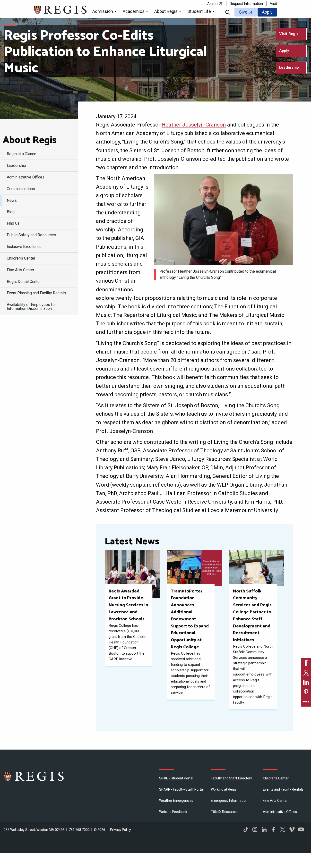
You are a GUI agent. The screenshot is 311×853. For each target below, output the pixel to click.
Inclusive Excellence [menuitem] (24, 246)
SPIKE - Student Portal (176, 778)
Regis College (34, 776)
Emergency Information (229, 800)
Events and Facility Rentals (283, 789)
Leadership (289, 67)
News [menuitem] (12, 200)
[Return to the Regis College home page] (60, 9)
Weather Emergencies (176, 800)
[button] (105, 12)
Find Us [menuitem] (13, 223)
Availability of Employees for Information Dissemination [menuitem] (31, 306)
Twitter (282, 829)
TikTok (246, 829)
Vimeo (292, 829)
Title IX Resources (224, 812)
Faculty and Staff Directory (231, 778)
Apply (267, 12)
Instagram (255, 829)
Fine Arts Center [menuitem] (20, 270)
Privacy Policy (120, 829)
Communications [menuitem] (21, 188)
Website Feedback (173, 812)
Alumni (212, 3)
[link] (306, 663)
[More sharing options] (306, 702)
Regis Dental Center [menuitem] (24, 281)
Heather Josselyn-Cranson (194, 125)
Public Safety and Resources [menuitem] (31, 235)
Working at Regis (223, 789)
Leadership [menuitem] (16, 165)
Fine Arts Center (275, 800)
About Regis (29, 140)
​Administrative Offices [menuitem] (25, 177)
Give (243, 12)
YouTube (301, 829)
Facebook (273, 829)
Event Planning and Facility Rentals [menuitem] (36, 293)
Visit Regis (288, 34)
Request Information (246, 3)
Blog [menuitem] (11, 212)
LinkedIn (264, 829)
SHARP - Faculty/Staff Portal (181, 789)
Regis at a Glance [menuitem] (21, 154)
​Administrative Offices (280, 812)
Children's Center (276, 778)
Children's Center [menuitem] (21, 258)
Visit (273, 3)
